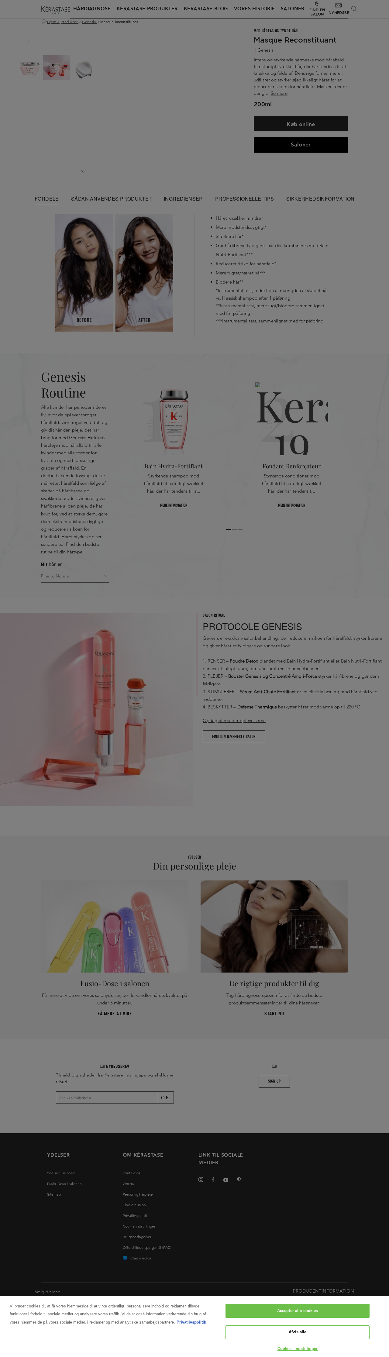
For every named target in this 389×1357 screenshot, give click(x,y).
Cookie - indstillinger (297, 1348)
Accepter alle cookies (297, 1310)
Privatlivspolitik (191, 1322)
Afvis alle (297, 1332)
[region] (194, 1326)
